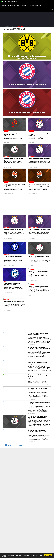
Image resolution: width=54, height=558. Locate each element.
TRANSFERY (3, 5)
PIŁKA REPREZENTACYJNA (35, 5)
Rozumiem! (48, 555)
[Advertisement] (27, 14)
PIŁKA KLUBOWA (11, 5)
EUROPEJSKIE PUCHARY (22, 5)
